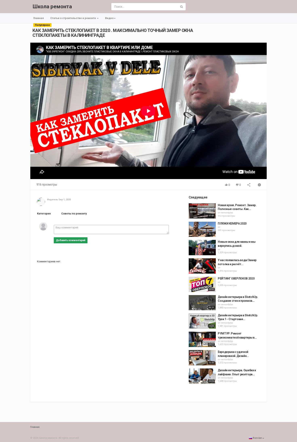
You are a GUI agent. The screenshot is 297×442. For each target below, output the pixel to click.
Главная (38, 18)
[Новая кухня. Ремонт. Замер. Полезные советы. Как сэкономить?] (202, 211)
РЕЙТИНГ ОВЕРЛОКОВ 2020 (236, 278)
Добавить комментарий (70, 240)
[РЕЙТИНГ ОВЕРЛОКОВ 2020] (202, 284)
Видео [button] (109, 18)
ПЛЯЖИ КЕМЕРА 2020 (232, 223)
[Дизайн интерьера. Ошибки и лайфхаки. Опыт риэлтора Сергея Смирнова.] (202, 376)
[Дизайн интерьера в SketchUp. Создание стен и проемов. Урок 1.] (202, 302)
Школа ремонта (52, 6)
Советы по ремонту (74, 213)
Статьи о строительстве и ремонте (73, 18)
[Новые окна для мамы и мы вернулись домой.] (202, 247)
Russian (257, 438)
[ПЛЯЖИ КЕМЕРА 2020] (202, 229)
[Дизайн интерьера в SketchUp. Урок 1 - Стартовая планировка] (202, 321)
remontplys (227, 212)
